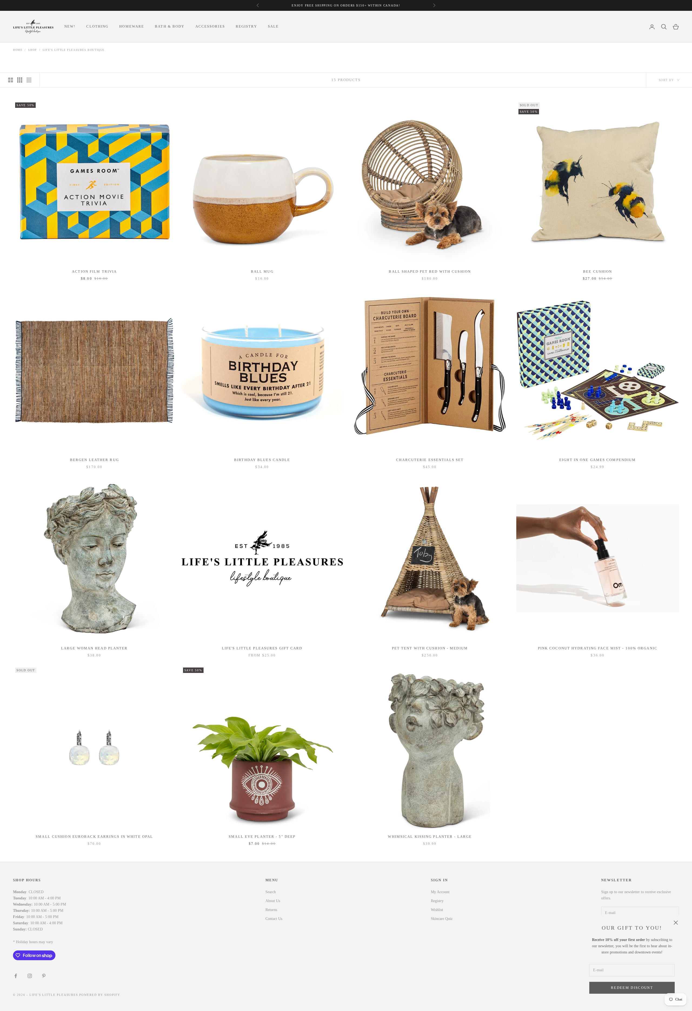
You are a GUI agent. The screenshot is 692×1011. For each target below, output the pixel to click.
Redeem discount (632, 988)
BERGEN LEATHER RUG (94, 460)
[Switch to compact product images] (28, 80)
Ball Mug (262, 271)
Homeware (131, 26)
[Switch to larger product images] (10, 80)
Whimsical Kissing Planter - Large (430, 837)
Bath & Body (169, 26)
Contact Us (273, 919)
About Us (272, 901)
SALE (273, 26)
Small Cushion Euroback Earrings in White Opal (94, 837)
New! (69, 26)
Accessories (210, 26)
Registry (246, 26)
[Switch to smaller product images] (19, 80)
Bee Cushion (597, 271)
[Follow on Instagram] (29, 976)
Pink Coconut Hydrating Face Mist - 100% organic (597, 648)
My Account (440, 892)
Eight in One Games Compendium (597, 460)
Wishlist (437, 910)
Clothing (97, 26)
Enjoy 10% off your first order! (366, 5)
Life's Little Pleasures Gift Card (262, 648)
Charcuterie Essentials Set (430, 460)
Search (270, 892)
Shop (32, 49)
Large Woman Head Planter (94, 648)
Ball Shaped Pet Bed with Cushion (430, 271)
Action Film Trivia (94, 271)
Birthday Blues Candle (262, 460)
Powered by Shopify (99, 994)
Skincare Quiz (442, 919)
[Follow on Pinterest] (43, 976)
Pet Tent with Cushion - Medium (430, 648)
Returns (271, 910)
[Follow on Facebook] (15, 976)
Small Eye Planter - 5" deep (262, 837)
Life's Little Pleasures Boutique (74, 49)
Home (17, 49)
